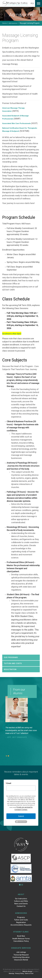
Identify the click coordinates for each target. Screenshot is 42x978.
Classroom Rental (21, 960)
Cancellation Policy (21, 941)
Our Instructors (21, 899)
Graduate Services (21, 948)
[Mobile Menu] (38, 3)
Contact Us (21, 906)
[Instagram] (22, 885)
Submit (21, 816)
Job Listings (21, 952)
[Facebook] (20, 885)
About (21, 894)
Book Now (21, 936)
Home (4, 23)
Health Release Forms (21, 939)
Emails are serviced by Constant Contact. (24, 808)
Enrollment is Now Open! (11, 334)
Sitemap (11, 973)
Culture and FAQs (21, 901)
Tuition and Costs (13, 663)
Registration (10, 669)
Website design (27, 971)
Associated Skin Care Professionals (16, 123)
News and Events (21, 904)
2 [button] (8, 756)
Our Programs (11, 657)
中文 (32, 3)
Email (8, 783)
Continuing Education (21, 957)
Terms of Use (29, 973)
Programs (21, 917)
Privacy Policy (19, 973)
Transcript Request (21, 955)
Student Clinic (21, 932)
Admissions (13, 23)
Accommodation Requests (21, 925)
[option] (22, 739)
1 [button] (6, 756)
